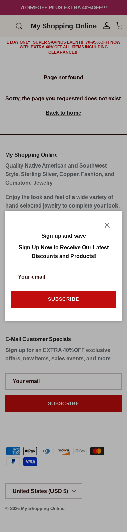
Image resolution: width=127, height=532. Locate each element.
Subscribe (63, 299)
